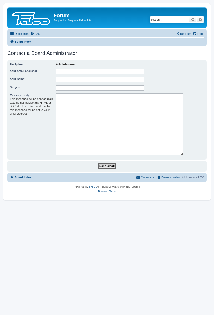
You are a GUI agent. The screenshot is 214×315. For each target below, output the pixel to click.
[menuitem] (35, 34)
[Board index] (31, 17)
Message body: (20, 95)
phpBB (93, 186)
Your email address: (23, 70)
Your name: (18, 79)
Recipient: (17, 64)
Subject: (15, 87)
